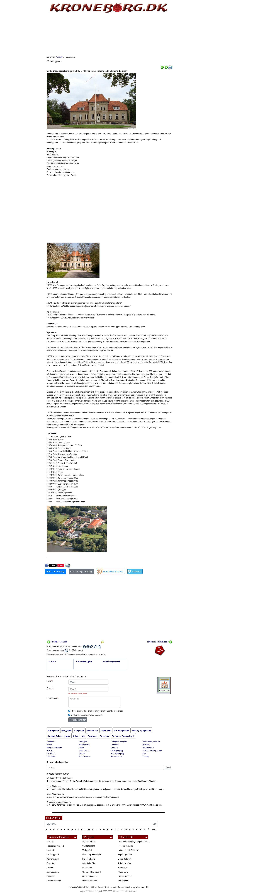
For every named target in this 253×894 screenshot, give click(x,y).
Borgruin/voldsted (54, 747)
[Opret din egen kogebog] (163, 685)
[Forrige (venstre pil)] (162, 67)
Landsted (114, 744)
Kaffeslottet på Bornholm (128, 850)
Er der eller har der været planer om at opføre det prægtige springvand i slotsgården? (83, 796)
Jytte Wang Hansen (55, 793)
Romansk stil (148, 747)
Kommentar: (52, 698)
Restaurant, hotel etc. (151, 741)
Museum (114, 747)
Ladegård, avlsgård (119, 741)
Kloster (82, 753)
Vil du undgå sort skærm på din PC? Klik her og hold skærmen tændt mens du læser (87, 70)
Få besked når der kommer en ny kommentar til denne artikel (97, 710)
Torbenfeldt (122, 867)
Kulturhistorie (84, 756)
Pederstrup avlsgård (55, 845)
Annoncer (112, 886)
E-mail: (50, 688)
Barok (49, 744)
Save (61, 565)
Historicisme (84, 744)
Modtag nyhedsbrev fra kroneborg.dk (87, 714)
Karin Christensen (54, 786)
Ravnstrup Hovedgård (91, 854)
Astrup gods (123, 880)
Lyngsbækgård (88, 858)
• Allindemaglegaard (111, 661)
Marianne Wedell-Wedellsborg (59, 778)
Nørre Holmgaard (89, 876)
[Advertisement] (33, 39)
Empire (50, 750)
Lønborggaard (53, 854)
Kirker (81, 747)
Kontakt (121, 886)
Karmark (50, 850)
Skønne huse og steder (152, 750)
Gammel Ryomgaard (91, 871)
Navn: (50, 681)
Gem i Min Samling (55, 571)
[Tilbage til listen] (102, 641)
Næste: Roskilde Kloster (158, 641)
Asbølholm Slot (88, 863)
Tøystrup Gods (88, 841)
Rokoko (145, 744)
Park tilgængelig (117, 753)
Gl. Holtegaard (88, 845)
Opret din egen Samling (81, 571)
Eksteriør (51, 876)
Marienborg (123, 871)
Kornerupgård (53, 858)
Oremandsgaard (54, 880)
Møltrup (50, 841)
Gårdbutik (51, 756)
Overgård (51, 863)
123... (154, 829)
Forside (59, 56)
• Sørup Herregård (83, 661)
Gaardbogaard (53, 871)
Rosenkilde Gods (89, 880)
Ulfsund (50, 867)
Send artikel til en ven (113, 571)
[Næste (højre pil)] (166, 67)
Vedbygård (87, 850)
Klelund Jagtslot (125, 876)
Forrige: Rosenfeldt (58, 641)
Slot (144, 753)
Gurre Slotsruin (124, 858)
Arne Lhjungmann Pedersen (59, 801)
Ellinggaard (87, 867)
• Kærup (52, 661)
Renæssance (116, 756)
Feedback (136, 571)
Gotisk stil (51, 753)
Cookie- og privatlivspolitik (137, 886)
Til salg (145, 756)
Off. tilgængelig (117, 750)
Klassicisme (84, 750)
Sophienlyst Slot (125, 854)
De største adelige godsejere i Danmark (134, 841)
